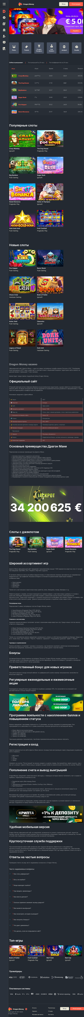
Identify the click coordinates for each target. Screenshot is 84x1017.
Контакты (51, 1014)
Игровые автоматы (37, 1014)
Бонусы (34, 1008)
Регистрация (76, 4)
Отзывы (50, 1011)
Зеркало (34, 1011)
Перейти (76, 31)
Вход (63, 4)
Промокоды (51, 1008)
